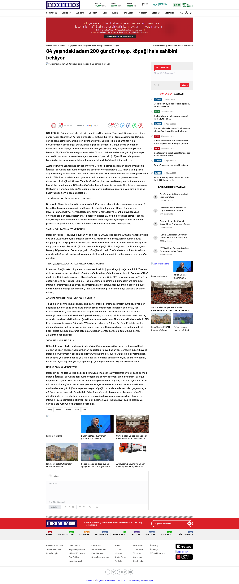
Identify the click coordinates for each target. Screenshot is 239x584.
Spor (105, 12)
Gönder (54, 507)
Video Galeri (138, 549)
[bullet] (83, 507)
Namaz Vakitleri (66, 533)
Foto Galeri (128, 12)
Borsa (49, 533)
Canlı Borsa (96, 545)
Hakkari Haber (51, 46)
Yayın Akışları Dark (77, 549)
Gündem (80, 12)
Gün (84, 410)
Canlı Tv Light (52, 553)
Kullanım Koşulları (137, 580)
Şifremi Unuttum (157, 553)
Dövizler (118, 549)
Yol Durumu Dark (53, 549)
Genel (62, 46)
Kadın (115, 12)
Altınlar (118, 545)
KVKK (126, 580)
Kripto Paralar (185, 533)
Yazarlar (155, 12)
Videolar (143, 12)
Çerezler (120, 580)
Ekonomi (93, 12)
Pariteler (150, 533)
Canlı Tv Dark (74, 545)
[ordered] (80, 507)
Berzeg (68, 410)
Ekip (77, 410)
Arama (58, 410)
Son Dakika (51, 12)
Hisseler (136, 533)
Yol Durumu (166, 533)
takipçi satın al (75, 561)
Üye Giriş (154, 545)
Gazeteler (169, 12)
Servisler (66, 12)
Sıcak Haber (138, 561)
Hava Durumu (101, 533)
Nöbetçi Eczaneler (77, 553)
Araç (50, 410)
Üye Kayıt (154, 549)
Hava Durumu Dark (54, 545)
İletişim (99, 580)
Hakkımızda (90, 580)
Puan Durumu (119, 533)
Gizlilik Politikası (109, 580)
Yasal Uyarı (149, 580)
